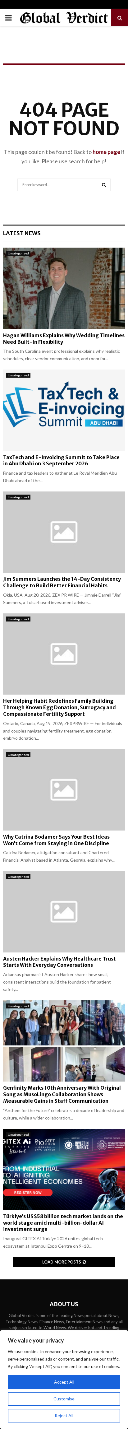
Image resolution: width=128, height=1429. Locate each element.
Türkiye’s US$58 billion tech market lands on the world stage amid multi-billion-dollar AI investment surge (63, 1222)
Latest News (22, 233)
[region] (64, 1379)
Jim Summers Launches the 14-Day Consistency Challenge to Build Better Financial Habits (62, 582)
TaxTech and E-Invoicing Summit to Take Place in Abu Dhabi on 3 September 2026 (61, 460)
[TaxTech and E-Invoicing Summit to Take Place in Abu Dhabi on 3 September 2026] (64, 410)
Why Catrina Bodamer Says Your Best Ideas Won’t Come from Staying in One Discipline (56, 840)
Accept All (64, 1382)
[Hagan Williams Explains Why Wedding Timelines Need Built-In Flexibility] (64, 288)
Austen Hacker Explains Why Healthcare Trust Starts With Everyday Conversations (59, 962)
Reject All (64, 1415)
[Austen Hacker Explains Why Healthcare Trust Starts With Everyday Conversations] (64, 911)
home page (106, 151)
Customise (64, 1398)
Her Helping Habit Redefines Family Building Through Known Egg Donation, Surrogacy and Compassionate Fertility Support (59, 707)
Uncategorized (18, 253)
